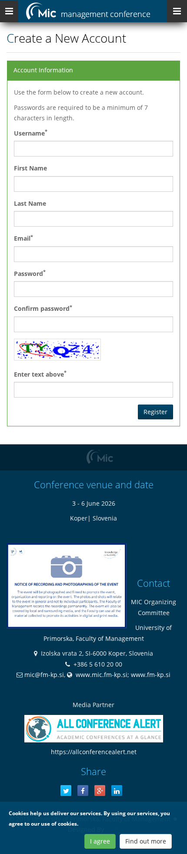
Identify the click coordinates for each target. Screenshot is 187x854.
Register (155, 412)
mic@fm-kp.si (44, 674)
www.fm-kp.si (150, 674)
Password (30, 273)
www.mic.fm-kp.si (101, 674)
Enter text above (40, 373)
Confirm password (43, 308)
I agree (100, 841)
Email (23, 238)
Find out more (145, 841)
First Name (30, 168)
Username (30, 132)
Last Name (30, 203)
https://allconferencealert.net (94, 752)
